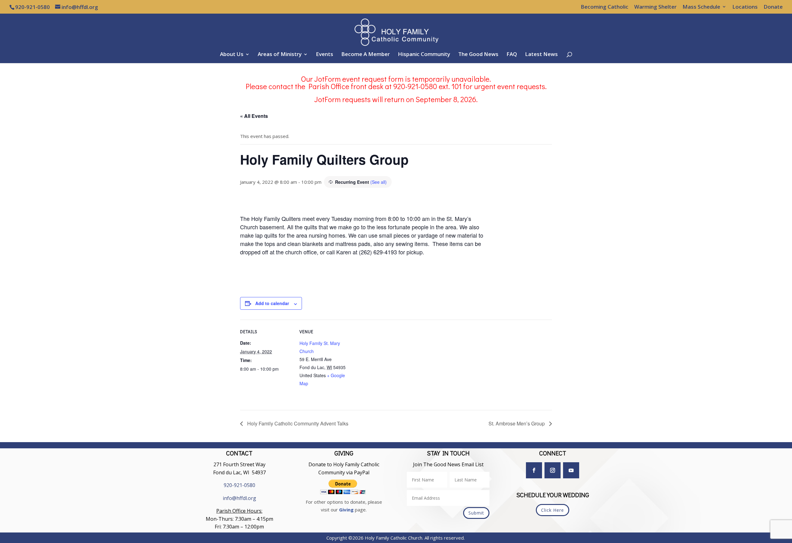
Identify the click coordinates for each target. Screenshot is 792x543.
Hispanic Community (424, 55)
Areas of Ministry (280, 55)
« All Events (254, 115)
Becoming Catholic (604, 7)
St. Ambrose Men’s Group (517, 423)
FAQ (511, 55)
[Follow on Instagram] (552, 470)
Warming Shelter (655, 7)
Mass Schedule (701, 7)
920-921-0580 (239, 485)
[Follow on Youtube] (571, 470)
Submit (476, 513)
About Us (231, 55)
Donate (773, 7)
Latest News (541, 55)
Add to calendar (272, 303)
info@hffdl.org (239, 498)
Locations (745, 7)
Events (324, 55)
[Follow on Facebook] (534, 470)
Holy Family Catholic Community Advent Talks (297, 423)
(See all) (378, 182)
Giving (346, 509)
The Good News (478, 55)
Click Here (552, 510)
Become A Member (365, 55)
